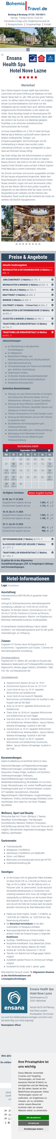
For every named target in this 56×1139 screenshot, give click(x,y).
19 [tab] (23, 244)
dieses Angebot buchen (40, 492)
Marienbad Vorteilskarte (21, 923)
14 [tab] (46, 241)
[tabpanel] (28, 223)
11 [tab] (36, 241)
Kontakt (47, 24)
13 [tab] (43, 241)
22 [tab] (33, 244)
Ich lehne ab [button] (33, 1123)
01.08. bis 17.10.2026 (13, 499)
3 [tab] (10, 241)
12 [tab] (39, 241)
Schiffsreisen (11, 1095)
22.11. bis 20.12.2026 (13, 524)
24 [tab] (39, 244)
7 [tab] (23, 241)
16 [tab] (52, 241)
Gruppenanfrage (33, 24)
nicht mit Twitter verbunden (5, 1115)
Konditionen (12, 937)
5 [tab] (17, 241)
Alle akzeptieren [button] (33, 1117)
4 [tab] (13, 241)
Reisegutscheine (15, 24)
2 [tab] (7, 241)
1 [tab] (4, 241)
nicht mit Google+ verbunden (5, 1118)
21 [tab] (30, 244)
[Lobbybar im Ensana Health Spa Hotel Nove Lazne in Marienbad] (28, 223)
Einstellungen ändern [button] (33, 1129)
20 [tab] (26, 244)
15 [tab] (49, 241)
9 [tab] (30, 241)
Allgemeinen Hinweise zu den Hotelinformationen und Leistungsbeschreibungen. (27, 975)
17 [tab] (17, 244)
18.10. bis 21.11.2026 (13, 511)
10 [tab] (33, 241)
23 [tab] (36, 244)
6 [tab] (20, 241)
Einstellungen (8, 1122)
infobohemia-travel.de (38, 21)
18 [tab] (20, 244)
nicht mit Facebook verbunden (5, 1111)
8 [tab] (26, 241)
